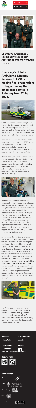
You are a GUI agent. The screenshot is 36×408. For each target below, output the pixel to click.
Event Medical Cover (19, 6)
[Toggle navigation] (32, 5)
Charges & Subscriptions (20, 2)
